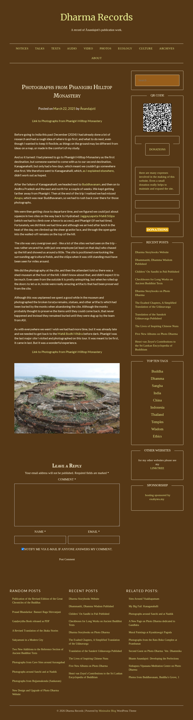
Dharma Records (96, 17)
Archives (166, 48)
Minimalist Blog (107, 710)
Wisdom (157, 429)
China (157, 400)
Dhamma (157, 378)
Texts (56, 48)
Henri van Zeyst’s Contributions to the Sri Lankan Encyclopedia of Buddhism (155, 345)
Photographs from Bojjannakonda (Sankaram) (36, 681)
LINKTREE (157, 468)
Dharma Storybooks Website (152, 252)
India (157, 393)
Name (40, 531)
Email (94, 531)
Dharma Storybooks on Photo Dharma (89, 632)
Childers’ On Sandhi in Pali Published (157, 271)
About (96, 58)
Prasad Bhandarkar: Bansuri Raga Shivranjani (36, 612)
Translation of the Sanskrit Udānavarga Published (95, 651)
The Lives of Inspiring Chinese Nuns (156, 326)
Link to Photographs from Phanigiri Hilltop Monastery (67, 121)
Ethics (157, 436)
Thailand (157, 414)
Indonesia (157, 407)
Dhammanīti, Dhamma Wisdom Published (91, 606)
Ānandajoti (88, 109)
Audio (72, 48)
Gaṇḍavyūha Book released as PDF (31, 621)
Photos (105, 48)
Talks (39, 48)
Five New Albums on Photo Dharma (156, 333)
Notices (22, 48)
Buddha (157, 371)
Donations (157, 149)
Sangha (157, 386)
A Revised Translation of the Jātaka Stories (35, 630)
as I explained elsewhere (98, 170)
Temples (157, 422)
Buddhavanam (91, 184)
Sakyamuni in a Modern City (27, 640)
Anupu (18, 198)
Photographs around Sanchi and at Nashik (34, 671)
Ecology (125, 48)
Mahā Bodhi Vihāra (70, 333)
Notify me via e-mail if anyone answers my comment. (68, 549)
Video (88, 48)
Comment (67, 479)
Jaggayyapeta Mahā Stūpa (97, 216)
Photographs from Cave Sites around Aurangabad (38, 662)
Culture (146, 48)
